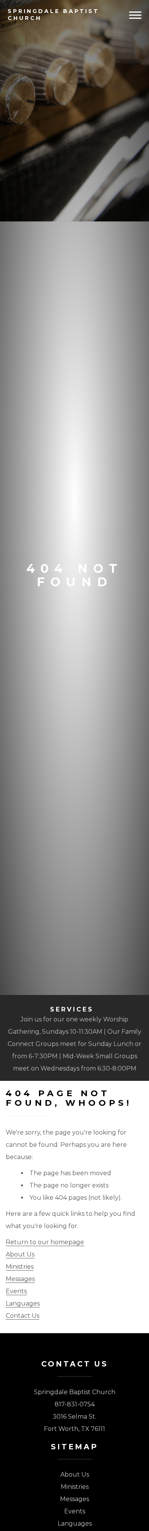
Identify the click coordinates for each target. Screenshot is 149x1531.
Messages (20, 1279)
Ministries (20, 1266)
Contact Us (22, 1315)
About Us (20, 1254)
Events (16, 1291)
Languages (23, 1303)
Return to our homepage (45, 1242)
